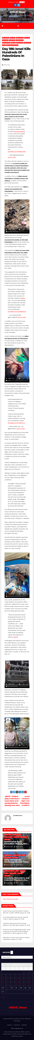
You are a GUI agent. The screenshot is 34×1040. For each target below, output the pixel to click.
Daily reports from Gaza (10, 899)
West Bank (7, 839)
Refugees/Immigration (12, 45)
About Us (9, 1025)
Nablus (24, 855)
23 (30, 984)
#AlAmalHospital (19, 131)
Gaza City (27, 37)
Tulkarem (20, 873)
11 (7, 980)
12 (12, 980)
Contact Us (17, 1025)
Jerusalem (22, 870)
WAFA (15, 637)
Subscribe (24, 1025)
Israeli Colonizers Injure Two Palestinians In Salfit (24, 800)
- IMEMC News (17, 12)
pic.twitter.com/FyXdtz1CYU (16, 423)
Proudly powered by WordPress (11, 1018)
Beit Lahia (12, 37)
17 (3, 984)
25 (7, 988)
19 (12, 984)
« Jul (2, 997)
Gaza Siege (5, 40)
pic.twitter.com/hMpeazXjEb (17, 151)
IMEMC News (18, 815)
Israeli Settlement (9, 870)
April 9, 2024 (12, 157)
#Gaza (23, 298)
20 (16, 984)
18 (7, 984)
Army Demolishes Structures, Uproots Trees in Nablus (16, 862)
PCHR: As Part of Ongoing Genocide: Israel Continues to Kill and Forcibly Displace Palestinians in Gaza (16, 931)
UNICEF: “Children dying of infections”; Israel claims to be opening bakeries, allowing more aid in (12, 800)
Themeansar (17, 1020)
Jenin (17, 870)
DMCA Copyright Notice (17, 1028)
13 (16, 980)
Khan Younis (20, 42)
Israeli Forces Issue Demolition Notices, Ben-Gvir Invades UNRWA (16, 843)
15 (25, 980)
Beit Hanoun (6, 37)
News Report (27, 42)
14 (21, 980)
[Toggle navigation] (18, 25)
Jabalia (13, 42)
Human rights (19, 40)
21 (21, 984)
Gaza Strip (12, 40)
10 (3, 980)
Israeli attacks (6, 42)
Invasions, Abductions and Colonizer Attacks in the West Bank (16, 880)
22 (25, 984)
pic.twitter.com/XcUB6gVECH (17, 311)
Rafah (4, 45)
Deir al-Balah (19, 37)
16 (29, 980)
